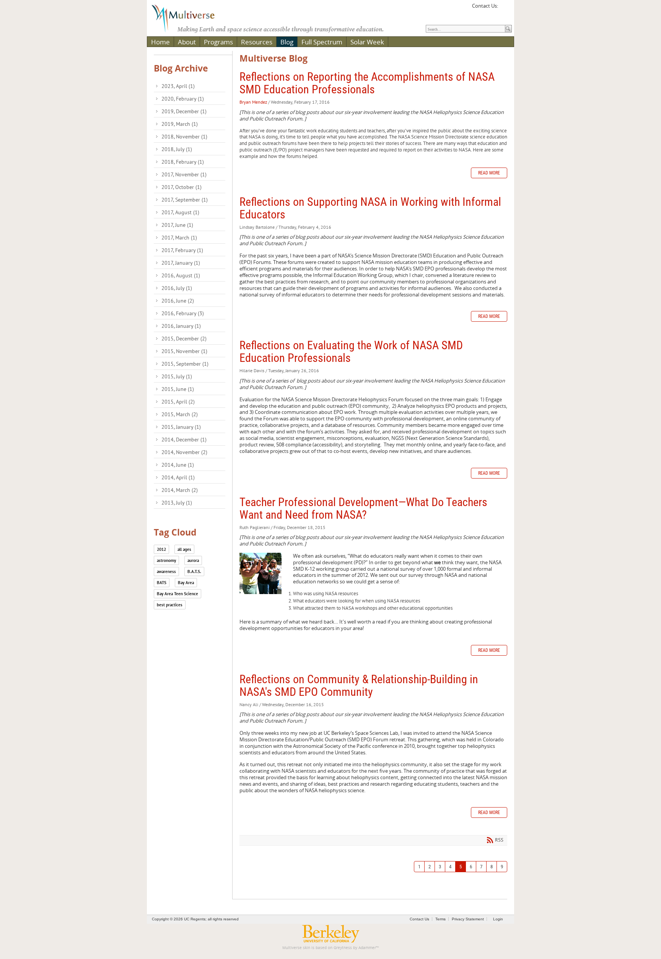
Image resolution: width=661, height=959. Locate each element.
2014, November (184, 452)
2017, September (184, 199)
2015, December (184, 338)
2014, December (184, 439)
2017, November (184, 174)
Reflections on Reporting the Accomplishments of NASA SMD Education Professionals (367, 83)
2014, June (177, 464)
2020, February (182, 98)
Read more (489, 173)
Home (160, 41)
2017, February (182, 250)
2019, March (179, 123)
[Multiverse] (188, 17)
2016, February (182, 313)
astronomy (166, 560)
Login (498, 919)
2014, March (179, 490)
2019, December (184, 111)
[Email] (505, 8)
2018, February (182, 161)
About (187, 41)
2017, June (177, 224)
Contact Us (419, 919)
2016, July (176, 288)
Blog (286, 41)
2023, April (178, 86)
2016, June (177, 300)
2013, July (176, 502)
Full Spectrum (321, 41)
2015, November (184, 351)
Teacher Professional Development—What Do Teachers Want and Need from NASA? (363, 508)
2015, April (178, 401)
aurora (193, 560)
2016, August (180, 275)
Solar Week (367, 41)
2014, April (178, 477)
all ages (184, 549)
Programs (218, 41)
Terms (440, 919)
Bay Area (186, 582)
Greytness (343, 947)
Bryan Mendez (253, 102)
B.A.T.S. (194, 571)
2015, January (181, 426)
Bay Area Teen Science (177, 593)
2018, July (176, 149)
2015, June (177, 389)
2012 (161, 549)
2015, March (179, 414)
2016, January (181, 325)
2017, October (181, 187)
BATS (161, 582)
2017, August (180, 212)
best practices (169, 604)
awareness (166, 571)
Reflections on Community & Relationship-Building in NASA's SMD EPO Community (358, 685)
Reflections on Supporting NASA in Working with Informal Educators (370, 208)
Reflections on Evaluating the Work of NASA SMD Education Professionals (351, 352)
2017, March (179, 237)
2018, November (184, 136)
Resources (256, 41)
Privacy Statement (468, 919)
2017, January (180, 262)
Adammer (367, 947)
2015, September (184, 363)
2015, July (176, 376)
